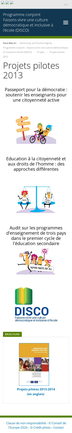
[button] (36, 4)
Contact (58, 427)
